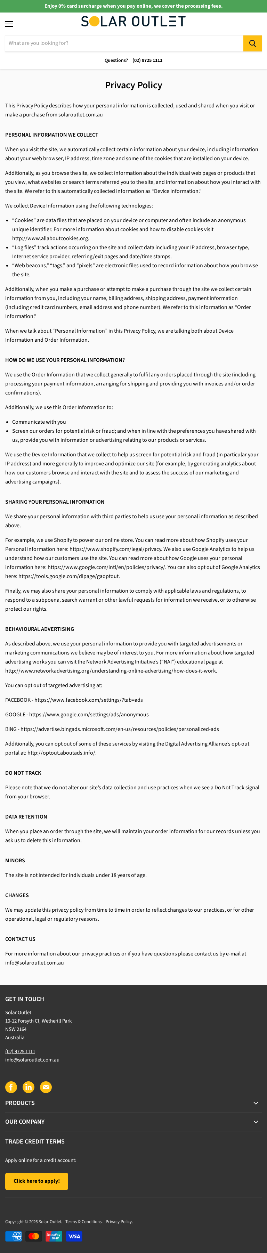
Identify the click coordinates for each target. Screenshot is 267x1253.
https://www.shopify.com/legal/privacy (115, 549)
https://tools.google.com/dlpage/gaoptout (68, 576)
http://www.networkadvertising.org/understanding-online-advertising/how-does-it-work (110, 671)
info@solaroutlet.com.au (34, 963)
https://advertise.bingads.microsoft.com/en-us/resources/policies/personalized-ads (120, 729)
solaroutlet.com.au (80, 115)
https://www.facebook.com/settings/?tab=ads (88, 700)
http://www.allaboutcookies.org (50, 238)
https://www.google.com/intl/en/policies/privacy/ (106, 567)
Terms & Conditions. (84, 1222)
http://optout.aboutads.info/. (62, 753)
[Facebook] (11, 1087)
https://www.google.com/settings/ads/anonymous (89, 714)
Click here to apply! (37, 1181)
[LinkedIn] (28, 1087)
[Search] (252, 43)
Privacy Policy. (119, 1222)
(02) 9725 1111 (20, 1051)
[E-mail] (45, 1087)
